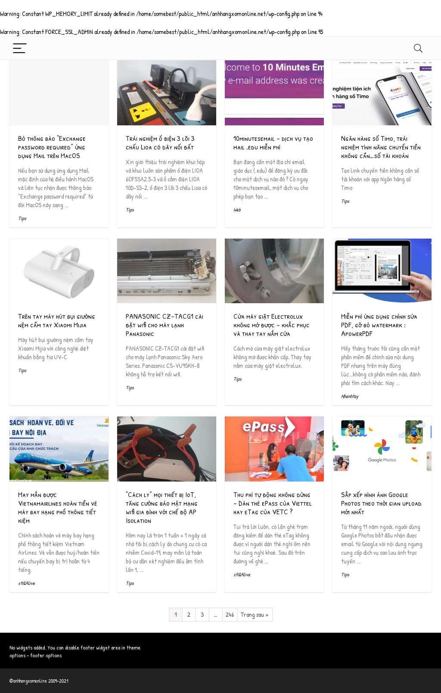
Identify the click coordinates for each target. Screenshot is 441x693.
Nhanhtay (349, 396)
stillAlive (26, 583)
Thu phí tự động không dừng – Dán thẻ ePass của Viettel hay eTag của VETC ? (272, 502)
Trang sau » (255, 614)
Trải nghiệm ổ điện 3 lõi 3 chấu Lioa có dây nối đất (160, 142)
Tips (22, 218)
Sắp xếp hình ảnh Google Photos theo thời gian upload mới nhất (381, 502)
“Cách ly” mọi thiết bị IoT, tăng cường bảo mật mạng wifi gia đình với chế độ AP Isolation (162, 507)
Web (237, 209)
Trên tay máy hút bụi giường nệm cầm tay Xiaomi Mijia (56, 320)
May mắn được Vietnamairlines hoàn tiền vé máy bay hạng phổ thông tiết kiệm (57, 507)
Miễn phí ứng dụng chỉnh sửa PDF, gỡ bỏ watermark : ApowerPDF (379, 324)
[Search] (418, 48)
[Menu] (19, 48)
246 (230, 614)
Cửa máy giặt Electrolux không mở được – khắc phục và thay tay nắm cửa (271, 324)
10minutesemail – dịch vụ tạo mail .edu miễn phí (273, 142)
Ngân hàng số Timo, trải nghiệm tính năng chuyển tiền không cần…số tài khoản (381, 146)
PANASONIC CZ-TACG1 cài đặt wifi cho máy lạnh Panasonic (164, 324)
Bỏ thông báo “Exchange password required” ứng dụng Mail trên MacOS (52, 146)
